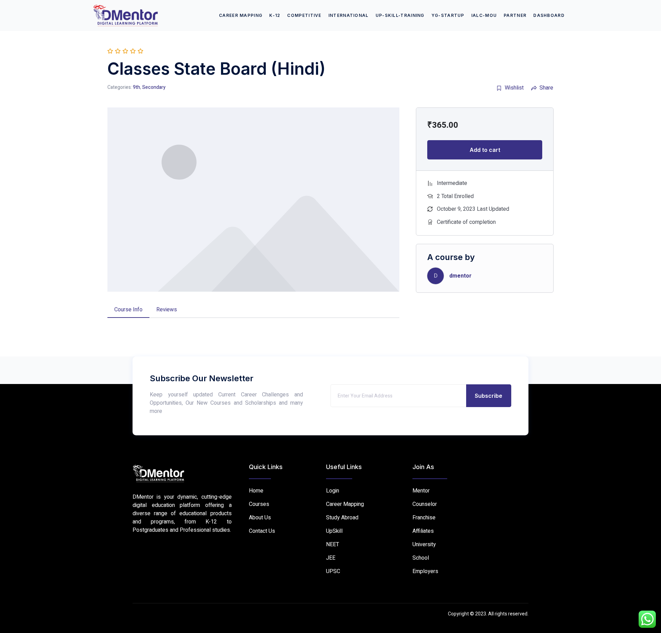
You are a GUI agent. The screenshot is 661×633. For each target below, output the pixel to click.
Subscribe (488, 395)
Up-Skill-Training (400, 15)
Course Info (128, 309)
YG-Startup (447, 15)
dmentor (460, 276)
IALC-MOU (484, 15)
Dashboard (549, 15)
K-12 (274, 15)
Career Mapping (240, 15)
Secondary (154, 87)
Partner (515, 15)
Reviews (166, 309)
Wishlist (514, 88)
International (348, 15)
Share (546, 88)
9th (136, 87)
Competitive (304, 15)
